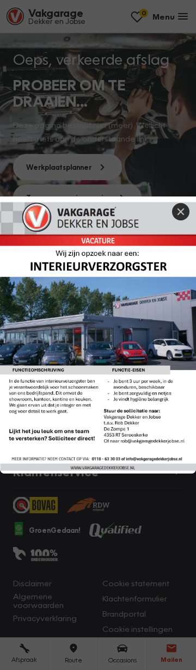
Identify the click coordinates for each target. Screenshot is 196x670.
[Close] (180, 211)
